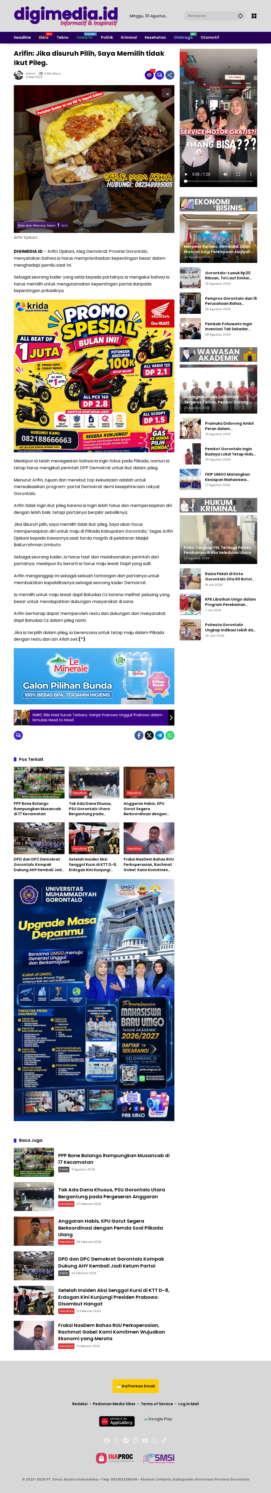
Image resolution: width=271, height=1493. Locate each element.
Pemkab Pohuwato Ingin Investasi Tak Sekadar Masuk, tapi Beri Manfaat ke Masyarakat (229, 327)
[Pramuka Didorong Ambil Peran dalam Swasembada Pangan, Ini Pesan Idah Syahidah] (190, 428)
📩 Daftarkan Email (135, 1386)
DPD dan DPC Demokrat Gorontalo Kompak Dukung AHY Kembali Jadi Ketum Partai (38, 865)
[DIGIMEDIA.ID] (66, 15)
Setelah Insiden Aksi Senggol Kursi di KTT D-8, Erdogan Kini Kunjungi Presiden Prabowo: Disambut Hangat (93, 865)
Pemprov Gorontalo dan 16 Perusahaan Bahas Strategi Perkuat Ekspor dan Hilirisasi (231, 301)
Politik (22, 793)
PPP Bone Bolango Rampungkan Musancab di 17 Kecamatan (37, 809)
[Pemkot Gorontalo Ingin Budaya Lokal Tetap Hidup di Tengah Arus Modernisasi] (190, 454)
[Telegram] (159, 735)
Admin (30, 73)
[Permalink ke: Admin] (20, 75)
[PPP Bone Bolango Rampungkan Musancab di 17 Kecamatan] (39, 782)
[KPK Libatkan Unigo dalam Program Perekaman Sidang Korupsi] (190, 604)
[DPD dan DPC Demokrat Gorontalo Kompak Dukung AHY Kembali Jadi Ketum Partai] (39, 838)
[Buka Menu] (254, 16)
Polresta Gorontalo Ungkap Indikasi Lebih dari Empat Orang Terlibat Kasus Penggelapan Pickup (230, 627)
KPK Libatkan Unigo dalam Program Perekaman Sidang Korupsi (230, 602)
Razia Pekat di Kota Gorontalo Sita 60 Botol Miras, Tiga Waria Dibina (228, 576)
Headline (79, 793)
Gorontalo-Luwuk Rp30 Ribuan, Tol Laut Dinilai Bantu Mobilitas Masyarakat (228, 276)
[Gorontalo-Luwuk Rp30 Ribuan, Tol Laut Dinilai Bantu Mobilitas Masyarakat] (190, 277)
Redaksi (80, 1404)
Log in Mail (188, 1404)
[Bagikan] (169, 75)
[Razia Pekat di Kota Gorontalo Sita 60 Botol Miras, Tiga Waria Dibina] (190, 578)
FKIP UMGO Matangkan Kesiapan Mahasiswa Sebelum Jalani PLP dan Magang (228, 477)
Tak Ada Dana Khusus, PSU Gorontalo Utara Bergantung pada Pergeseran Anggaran (90, 809)
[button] (240, 15)
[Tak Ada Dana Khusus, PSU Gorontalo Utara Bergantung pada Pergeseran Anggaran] (94, 782)
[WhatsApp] (169, 735)
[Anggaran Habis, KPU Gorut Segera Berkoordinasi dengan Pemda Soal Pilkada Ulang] (149, 782)
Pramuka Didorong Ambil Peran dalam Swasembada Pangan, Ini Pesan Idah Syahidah (229, 426)
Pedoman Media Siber (114, 1404)
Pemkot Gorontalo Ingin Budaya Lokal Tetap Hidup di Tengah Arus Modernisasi (230, 451)
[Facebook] (138, 735)
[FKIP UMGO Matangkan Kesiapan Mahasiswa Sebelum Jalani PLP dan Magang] (190, 479)
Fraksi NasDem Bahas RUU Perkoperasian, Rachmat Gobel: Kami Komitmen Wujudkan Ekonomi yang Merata (149, 865)
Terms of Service (157, 1404)
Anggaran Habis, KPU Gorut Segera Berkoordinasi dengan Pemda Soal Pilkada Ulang (145, 809)
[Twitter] (149, 735)
